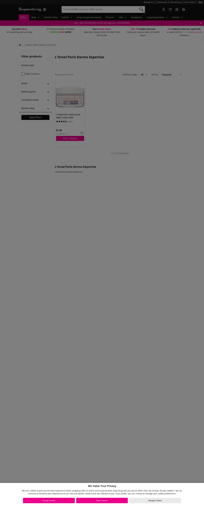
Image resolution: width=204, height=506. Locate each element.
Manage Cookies (155, 500)
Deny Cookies (102, 500)
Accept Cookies (49, 500)
